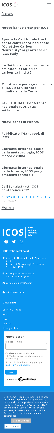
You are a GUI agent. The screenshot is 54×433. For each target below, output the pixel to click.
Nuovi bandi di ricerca (20, 122)
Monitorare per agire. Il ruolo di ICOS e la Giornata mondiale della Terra (27, 87)
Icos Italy (10, 364)
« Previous (8, 196)
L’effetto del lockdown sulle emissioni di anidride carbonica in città (25, 68)
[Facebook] (6, 241)
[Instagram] (21, 241)
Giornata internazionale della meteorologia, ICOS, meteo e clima (23, 152)
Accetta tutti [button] (12, 426)
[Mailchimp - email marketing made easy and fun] (21, 381)
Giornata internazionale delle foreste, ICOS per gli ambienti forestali (23, 171)
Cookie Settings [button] (21, 420)
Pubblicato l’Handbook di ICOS (23, 135)
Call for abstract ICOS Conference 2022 (20, 188)
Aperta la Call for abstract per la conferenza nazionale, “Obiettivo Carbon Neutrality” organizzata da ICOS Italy (26, 46)
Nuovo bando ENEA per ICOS (25, 28)
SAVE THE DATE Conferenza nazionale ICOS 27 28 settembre (24, 106)
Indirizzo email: (13, 342)
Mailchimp (24, 364)
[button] (49, 4)
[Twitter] (14, 241)
